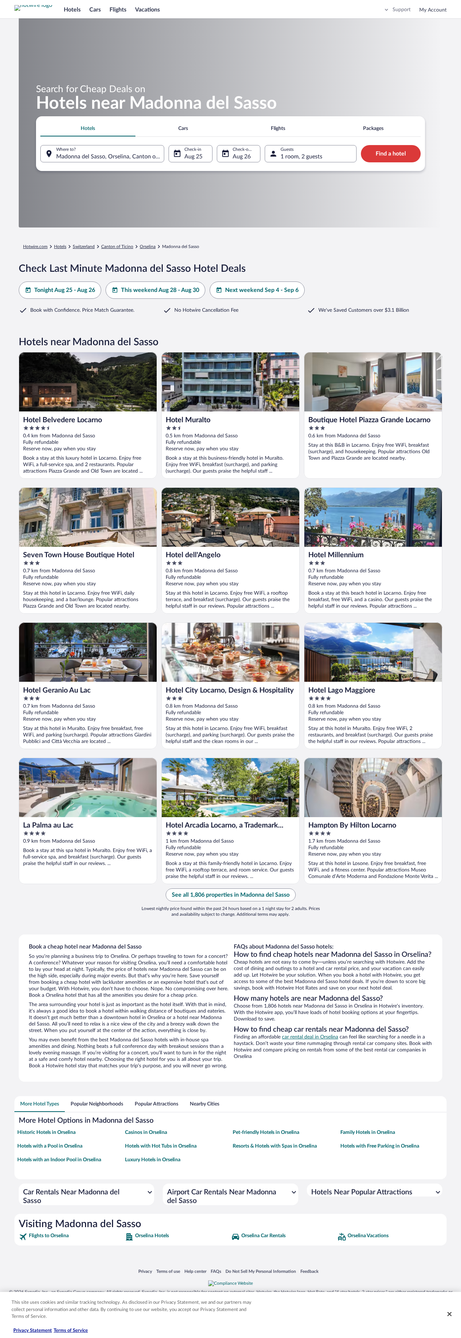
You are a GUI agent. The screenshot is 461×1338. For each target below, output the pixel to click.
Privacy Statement (32, 1330)
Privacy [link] (145, 1271)
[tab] (87, 128)
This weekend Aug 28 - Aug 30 (160, 290)
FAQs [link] (216, 1271)
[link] (71, 1237)
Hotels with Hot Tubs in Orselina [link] (161, 1146)
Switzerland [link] (84, 246)
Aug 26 (242, 156)
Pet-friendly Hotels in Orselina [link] (266, 1132)
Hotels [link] (60, 246)
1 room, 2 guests (301, 156)
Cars (95, 10)
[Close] (449, 1314)
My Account (433, 10)
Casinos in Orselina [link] (146, 1132)
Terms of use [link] (168, 1271)
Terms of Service (71, 1330)
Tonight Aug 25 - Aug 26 (64, 290)
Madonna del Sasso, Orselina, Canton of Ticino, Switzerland (110, 156)
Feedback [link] (309, 1271)
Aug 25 (193, 156)
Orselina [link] (148, 246)
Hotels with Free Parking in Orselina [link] (379, 1146)
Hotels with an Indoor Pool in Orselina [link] (59, 1159)
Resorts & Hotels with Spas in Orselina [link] (275, 1146)
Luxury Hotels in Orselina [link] (152, 1159)
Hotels (72, 10)
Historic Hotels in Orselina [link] (46, 1132)
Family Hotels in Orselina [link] (367, 1132)
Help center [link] (195, 1271)
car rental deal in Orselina (310, 1037)
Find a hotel (391, 154)
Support (402, 9)
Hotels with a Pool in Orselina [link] (49, 1146)
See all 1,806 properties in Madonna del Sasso (231, 895)
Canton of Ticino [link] (117, 246)
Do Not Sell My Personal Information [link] (260, 1271)
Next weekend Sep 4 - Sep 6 (262, 290)
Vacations (147, 10)
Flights (117, 10)
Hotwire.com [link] (35, 246)
